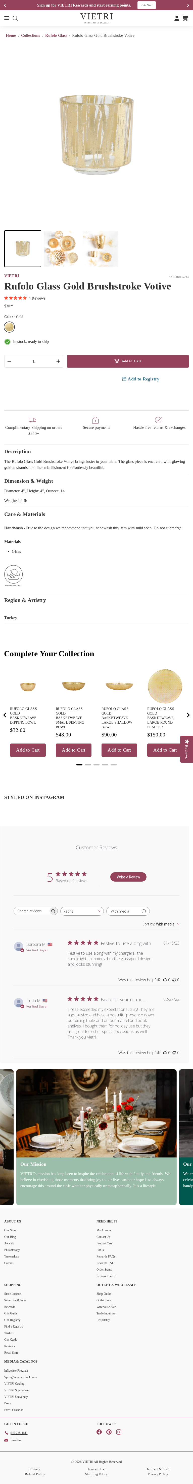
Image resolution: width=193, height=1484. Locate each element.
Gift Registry (12, 1320)
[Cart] (185, 18)
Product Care (104, 1243)
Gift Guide (10, 1313)
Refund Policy (35, 1474)
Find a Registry (13, 1326)
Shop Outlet (103, 1294)
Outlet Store (103, 1300)
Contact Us (103, 1237)
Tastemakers (11, 1256)
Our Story (10, 1230)
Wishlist (9, 1333)
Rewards (9, 1307)
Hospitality (103, 1320)
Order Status (104, 1269)
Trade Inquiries (105, 1313)
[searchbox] (31, 911)
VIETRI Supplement (16, 1390)
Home (11, 35)
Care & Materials (24, 514)
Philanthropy (12, 1250)
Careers (9, 1263)
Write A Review (128, 877)
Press (7, 1403)
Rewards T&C (105, 1263)
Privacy (35, 1469)
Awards (9, 1243)
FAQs (100, 1250)
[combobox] (82, 911)
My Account (104, 1230)
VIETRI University (16, 1397)
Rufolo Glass (56, 35)
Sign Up (150, 5)
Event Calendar (13, 1410)
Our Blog (10, 1237)
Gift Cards (10, 1339)
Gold (9, 327)
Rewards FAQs (106, 1256)
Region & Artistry (25, 600)
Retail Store (11, 1352)
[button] (22, 248)
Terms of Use (97, 1469)
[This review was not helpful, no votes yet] (174, 980)
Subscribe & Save (15, 1300)
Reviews (9, 1346)
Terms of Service (158, 1469)
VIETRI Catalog (14, 1383)
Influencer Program (16, 1370)
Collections (31, 35)
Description (17, 451)
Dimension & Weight (28, 481)
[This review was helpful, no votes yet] (165, 980)
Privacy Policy (158, 1474)
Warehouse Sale (106, 1307)
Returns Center (105, 1276)
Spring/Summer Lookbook (20, 1377)
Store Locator (12, 1294)
